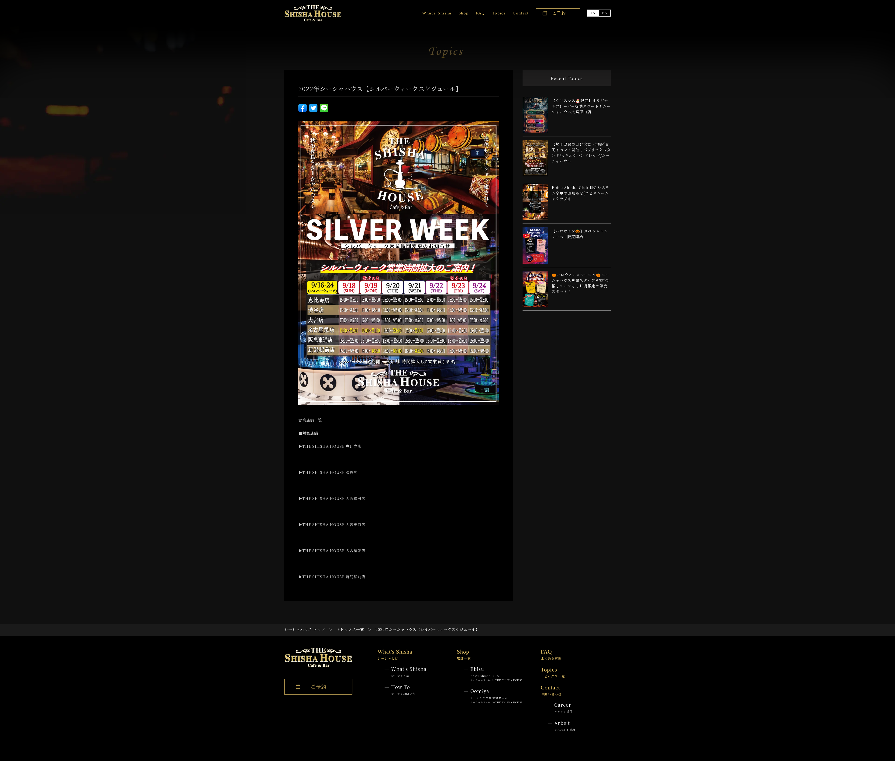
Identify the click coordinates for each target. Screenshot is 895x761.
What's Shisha (436, 13)
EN (605, 13)
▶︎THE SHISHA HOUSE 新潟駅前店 (331, 576)
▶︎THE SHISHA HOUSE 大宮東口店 (331, 524)
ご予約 (559, 13)
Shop (463, 13)
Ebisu (496, 673)
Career (563, 707)
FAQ (480, 13)
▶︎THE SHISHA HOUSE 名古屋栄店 (331, 550)
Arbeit (564, 726)
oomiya (496, 696)
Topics (499, 13)
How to (403, 690)
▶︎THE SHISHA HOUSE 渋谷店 (328, 472)
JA (593, 13)
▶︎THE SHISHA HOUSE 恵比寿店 (329, 446)
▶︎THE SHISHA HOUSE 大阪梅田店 (331, 498)
